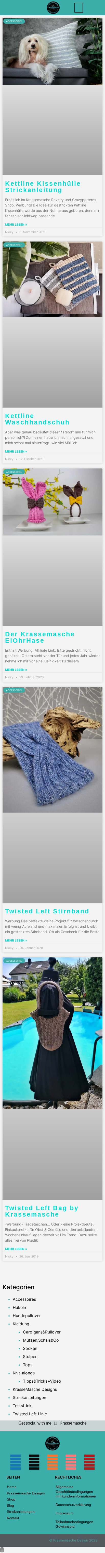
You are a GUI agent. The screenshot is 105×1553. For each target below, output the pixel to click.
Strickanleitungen (29, 1397)
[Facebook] (15, 1462)
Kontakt (13, 1518)
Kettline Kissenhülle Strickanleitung (43, 186)
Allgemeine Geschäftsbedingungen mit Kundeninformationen (76, 1491)
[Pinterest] (89, 1462)
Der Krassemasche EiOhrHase (40, 637)
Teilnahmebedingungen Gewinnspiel (74, 1524)
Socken (30, 1348)
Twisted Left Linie (30, 1413)
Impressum (65, 1513)
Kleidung (21, 1323)
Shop (11, 1499)
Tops (27, 1364)
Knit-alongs (24, 1372)
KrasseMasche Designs (35, 1389)
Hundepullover (27, 1315)
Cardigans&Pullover (42, 1332)
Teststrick (22, 1405)
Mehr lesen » (16, 224)
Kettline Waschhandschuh (37, 419)
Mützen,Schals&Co (41, 1340)
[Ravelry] (70, 1462)
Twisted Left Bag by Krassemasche (42, 1211)
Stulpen (30, 1356)
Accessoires (24, 1299)
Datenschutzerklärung (73, 1505)
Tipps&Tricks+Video (42, 1381)
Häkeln (19, 1307)
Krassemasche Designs (26, 1493)
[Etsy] (52, 1462)
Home (12, 1487)
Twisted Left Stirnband (47, 911)
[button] (78, 8)
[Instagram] (34, 1462)
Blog (10, 1505)
